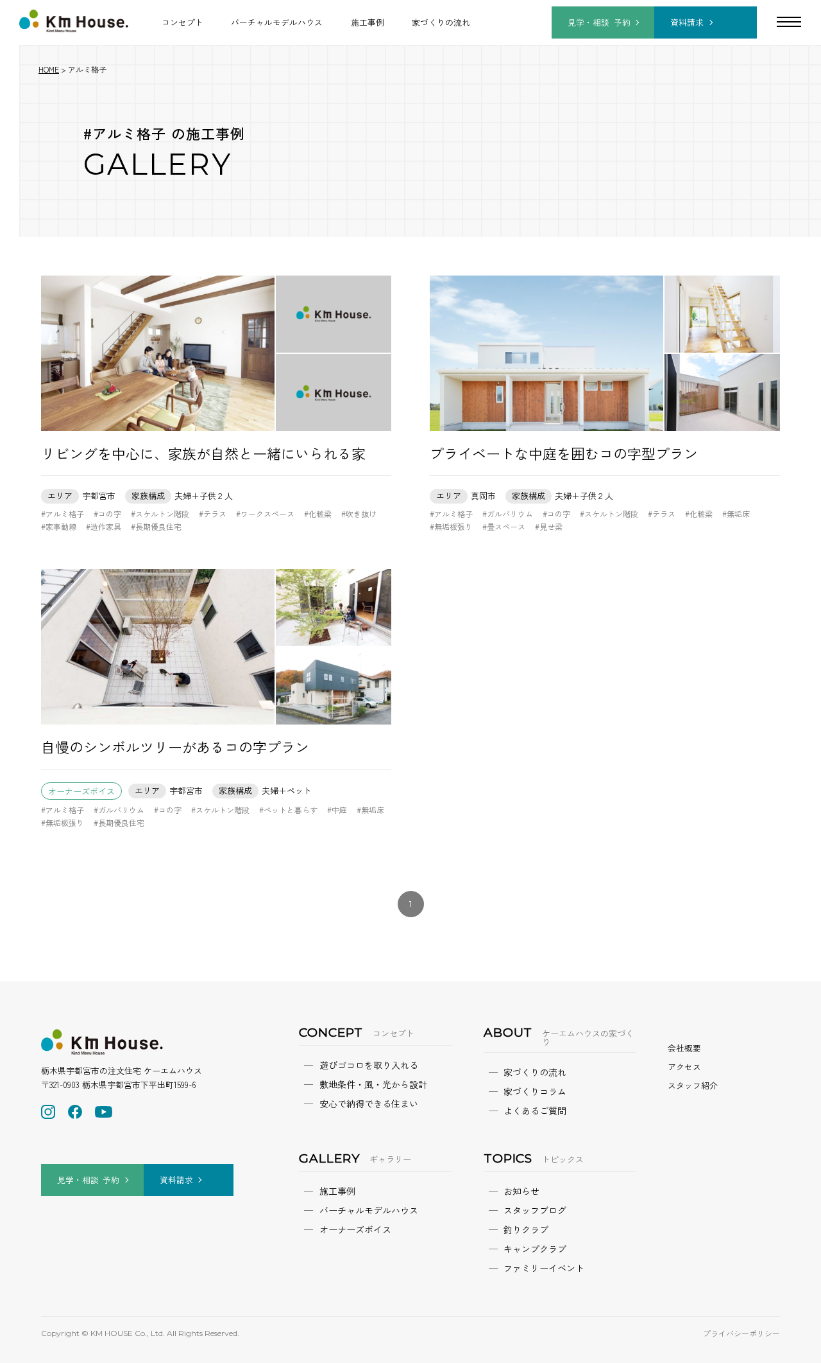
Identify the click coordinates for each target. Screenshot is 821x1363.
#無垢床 (736, 513)
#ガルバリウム (507, 513)
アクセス (684, 1066)
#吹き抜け (359, 513)
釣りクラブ (526, 1229)
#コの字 (107, 513)
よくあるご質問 (535, 1110)
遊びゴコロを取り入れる (368, 1065)
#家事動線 (58, 526)
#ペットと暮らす (288, 809)
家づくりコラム (535, 1091)
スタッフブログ (535, 1210)
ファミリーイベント (544, 1268)
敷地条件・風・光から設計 (373, 1084)
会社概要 (684, 1048)
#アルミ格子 (62, 513)
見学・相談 (599, 22)
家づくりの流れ (441, 22)
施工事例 (367, 22)
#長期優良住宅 (156, 526)
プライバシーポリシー (741, 1333)
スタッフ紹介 (693, 1085)
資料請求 (687, 22)
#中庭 (337, 809)
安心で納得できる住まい (368, 1103)
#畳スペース (503, 526)
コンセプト (182, 22)
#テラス (212, 513)
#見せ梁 (549, 526)
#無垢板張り (451, 526)
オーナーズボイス (81, 791)
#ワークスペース (265, 513)
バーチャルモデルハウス (277, 22)
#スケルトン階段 (160, 513)
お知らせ (521, 1190)
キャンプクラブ (535, 1248)
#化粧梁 (318, 513)
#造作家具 (103, 526)
